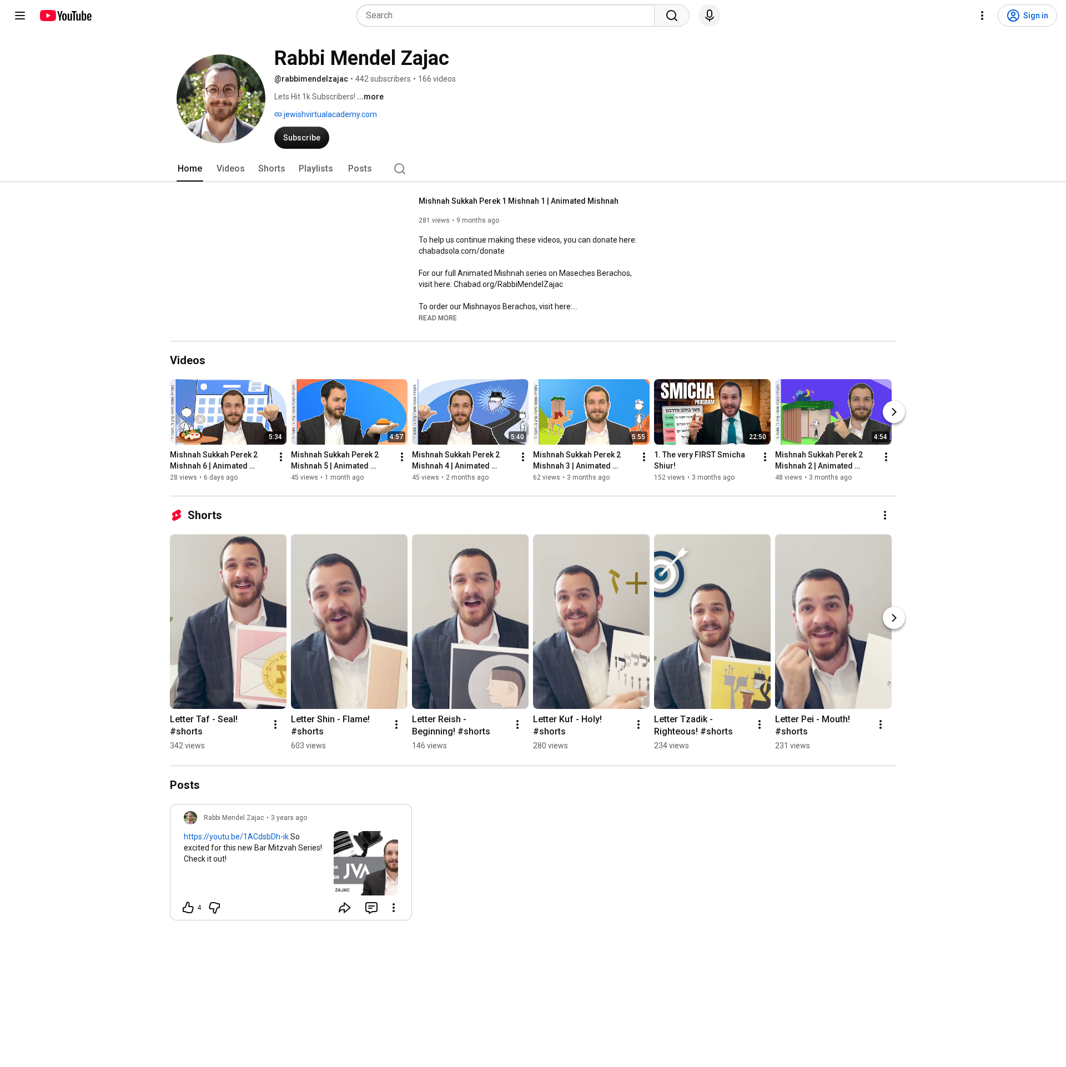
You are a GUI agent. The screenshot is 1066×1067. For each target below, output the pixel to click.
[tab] (190, 168)
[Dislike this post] (214, 908)
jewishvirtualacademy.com (329, 114)
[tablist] (533, 168)
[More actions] (281, 457)
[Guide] (20, 15)
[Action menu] (394, 908)
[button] (438, 317)
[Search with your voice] (709, 15)
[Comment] (371, 908)
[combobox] (509, 15)
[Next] (894, 412)
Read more (438, 318)
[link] (291, 865)
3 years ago (289, 818)
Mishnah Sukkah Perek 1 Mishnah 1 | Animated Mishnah (519, 201)
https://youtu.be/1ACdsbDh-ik (236, 836)
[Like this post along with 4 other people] (188, 908)
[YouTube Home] (65, 15)
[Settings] (982, 15)
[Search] (672, 15)
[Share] (345, 908)
